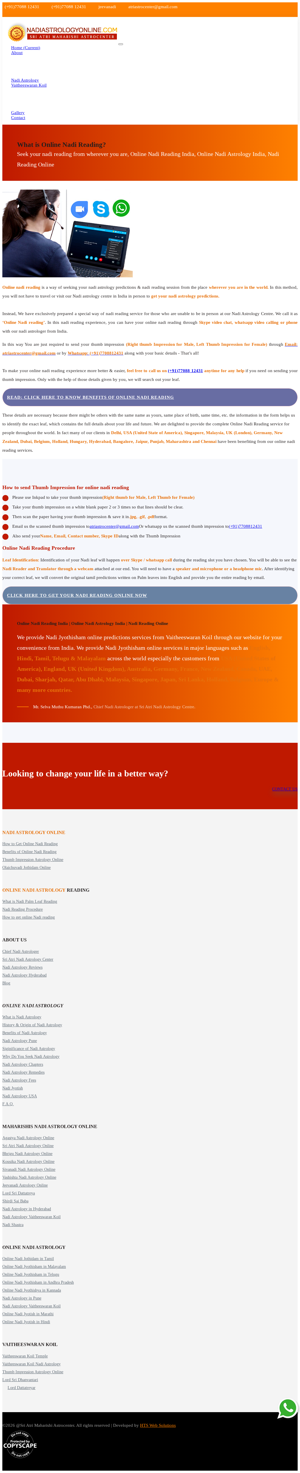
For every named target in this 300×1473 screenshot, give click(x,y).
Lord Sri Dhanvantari (20, 1380)
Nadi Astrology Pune (19, 1041)
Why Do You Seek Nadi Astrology (30, 1056)
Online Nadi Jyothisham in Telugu (30, 1274)
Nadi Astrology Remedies (23, 1072)
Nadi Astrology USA (19, 1096)
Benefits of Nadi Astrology (24, 1033)
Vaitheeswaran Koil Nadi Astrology (31, 1364)
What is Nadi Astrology (21, 1017)
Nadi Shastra (12, 1225)
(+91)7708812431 (245, 526)
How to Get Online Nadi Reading (30, 844)
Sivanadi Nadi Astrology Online (28, 1169)
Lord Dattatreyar (21, 1388)
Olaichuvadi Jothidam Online (26, 867)
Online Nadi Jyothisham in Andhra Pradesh (38, 1282)
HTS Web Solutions (158, 1425)
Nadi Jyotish (12, 1088)
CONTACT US (285, 789)
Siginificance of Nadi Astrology (28, 1048)
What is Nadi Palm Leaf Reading (29, 901)
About (17, 52)
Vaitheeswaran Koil (29, 85)
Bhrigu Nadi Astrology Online (27, 1153)
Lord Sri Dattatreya (18, 1193)
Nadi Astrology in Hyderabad (26, 1209)
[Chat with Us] (288, 1408)
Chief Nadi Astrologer (20, 951)
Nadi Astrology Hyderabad (24, 975)
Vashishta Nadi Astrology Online (29, 1177)
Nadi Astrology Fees (19, 1080)
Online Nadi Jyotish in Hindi (26, 1322)
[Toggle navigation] (120, 44)
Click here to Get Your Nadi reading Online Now (77, 595)
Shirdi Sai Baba (15, 1201)
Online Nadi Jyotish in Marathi (28, 1314)
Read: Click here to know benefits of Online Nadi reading (90, 397)
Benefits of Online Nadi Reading (29, 852)
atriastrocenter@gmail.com (114, 526)
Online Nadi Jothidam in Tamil (28, 1259)
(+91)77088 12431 (185, 370)
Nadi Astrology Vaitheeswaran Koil (31, 1217)
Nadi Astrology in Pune (21, 1298)
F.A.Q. (8, 1104)
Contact (18, 117)
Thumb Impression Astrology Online (32, 859)
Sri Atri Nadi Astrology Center (27, 959)
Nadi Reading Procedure (22, 909)
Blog (6, 983)
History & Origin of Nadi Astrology (32, 1025)
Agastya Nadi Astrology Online (28, 1138)
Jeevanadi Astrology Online (25, 1185)
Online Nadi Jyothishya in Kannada (31, 1290)
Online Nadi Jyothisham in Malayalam (34, 1266)
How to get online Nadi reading (28, 917)
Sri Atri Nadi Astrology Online (28, 1146)
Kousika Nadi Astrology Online (28, 1161)
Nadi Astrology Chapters (22, 1064)
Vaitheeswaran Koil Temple (25, 1356)
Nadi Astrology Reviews (22, 967)
